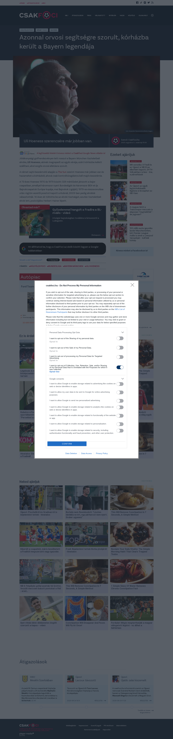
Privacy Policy (102, 453)
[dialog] (86, 369)
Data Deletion (71, 453)
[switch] (120, 338)
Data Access (86, 453)
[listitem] (86, 332)
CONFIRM (67, 444)
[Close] (133, 285)
